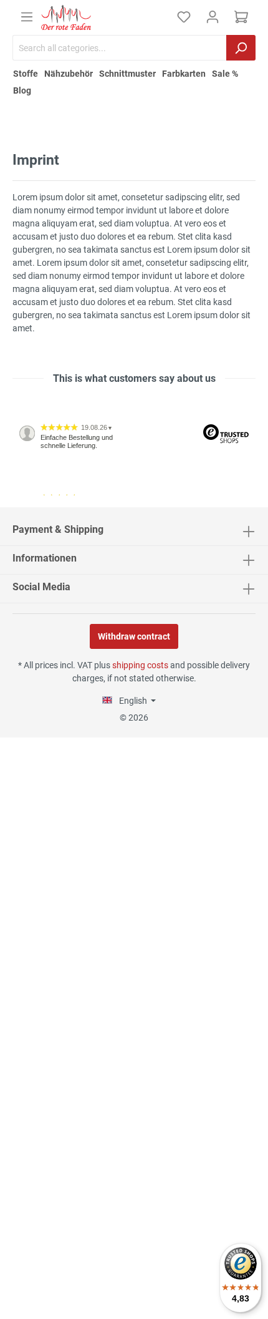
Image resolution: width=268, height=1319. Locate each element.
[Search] (241, 48)
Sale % (225, 74)
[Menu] (26, 17)
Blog (22, 90)
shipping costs (140, 665)
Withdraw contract (134, 636)
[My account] (212, 17)
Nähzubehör (68, 74)
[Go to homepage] (66, 17)
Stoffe (25, 74)
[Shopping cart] (241, 17)
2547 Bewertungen (50, 502)
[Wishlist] (184, 17)
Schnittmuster (127, 74)
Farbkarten (184, 74)
